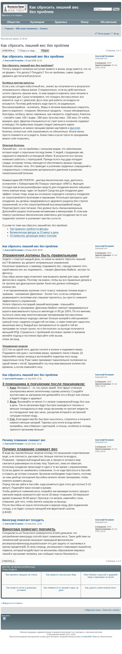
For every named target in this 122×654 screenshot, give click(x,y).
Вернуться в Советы (12, 603)
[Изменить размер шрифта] (117, 27)
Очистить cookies (111, 610)
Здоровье (61, 22)
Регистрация (104, 33)
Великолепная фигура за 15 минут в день (34, 232)
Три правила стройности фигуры (29, 229)
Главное (9, 28)
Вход (116, 33)
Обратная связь (93, 610)
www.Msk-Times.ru (91, 637)
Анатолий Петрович (14, 61)
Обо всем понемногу (26, 28)
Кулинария (37, 22)
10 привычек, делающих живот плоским (33, 235)
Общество (13, 22)
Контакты (6, 616)
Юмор (85, 22)
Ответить (5, 50)
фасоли (74, 128)
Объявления (109, 22)
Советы (44, 28)
